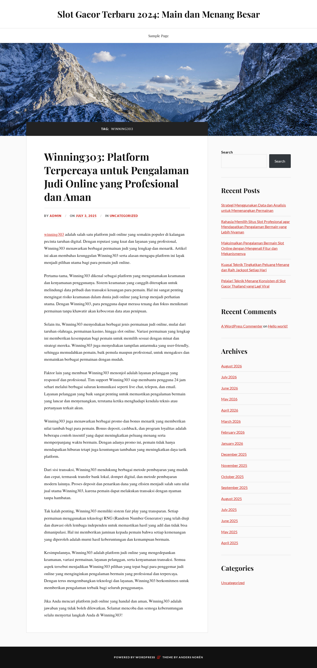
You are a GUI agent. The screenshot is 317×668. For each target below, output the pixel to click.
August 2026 (231, 366)
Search (227, 152)
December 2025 (234, 454)
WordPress (145, 657)
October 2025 (232, 476)
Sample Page (158, 35)
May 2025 (229, 532)
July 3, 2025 (86, 216)
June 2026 (229, 388)
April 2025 (229, 542)
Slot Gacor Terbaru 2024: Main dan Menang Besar (158, 14)
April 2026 (229, 410)
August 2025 (231, 498)
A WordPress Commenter (241, 326)
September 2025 (234, 487)
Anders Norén (191, 657)
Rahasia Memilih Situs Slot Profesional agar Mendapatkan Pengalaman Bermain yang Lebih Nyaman (255, 226)
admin (55, 216)
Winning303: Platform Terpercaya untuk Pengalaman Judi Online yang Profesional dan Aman (116, 176)
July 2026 (229, 377)
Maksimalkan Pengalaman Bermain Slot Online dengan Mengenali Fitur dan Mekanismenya (252, 248)
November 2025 (234, 465)
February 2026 (233, 432)
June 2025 (229, 520)
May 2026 (229, 399)
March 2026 (231, 421)
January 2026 (232, 443)
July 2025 (229, 509)
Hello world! (278, 326)
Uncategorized (124, 216)
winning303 (54, 234)
